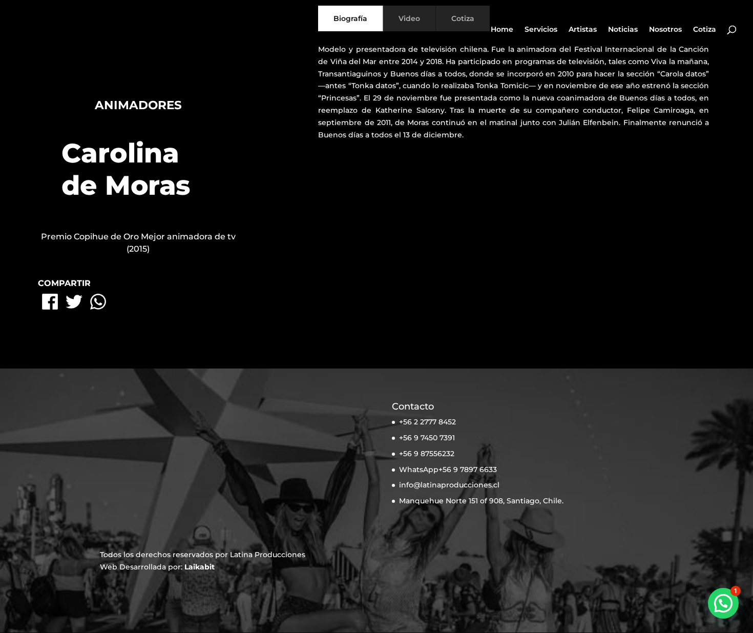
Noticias (623, 30)
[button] (723, 603)
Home (502, 30)
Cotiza (704, 30)
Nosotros (665, 30)
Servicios (541, 30)
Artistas (583, 30)
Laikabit (199, 566)
